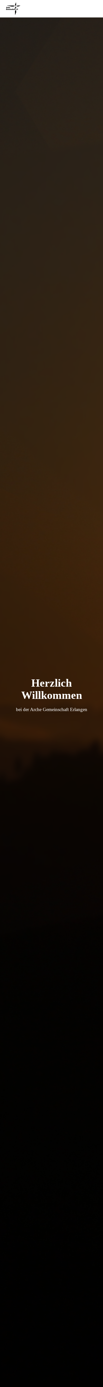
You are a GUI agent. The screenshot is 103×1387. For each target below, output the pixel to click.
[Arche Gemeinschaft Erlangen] (15, 8)
